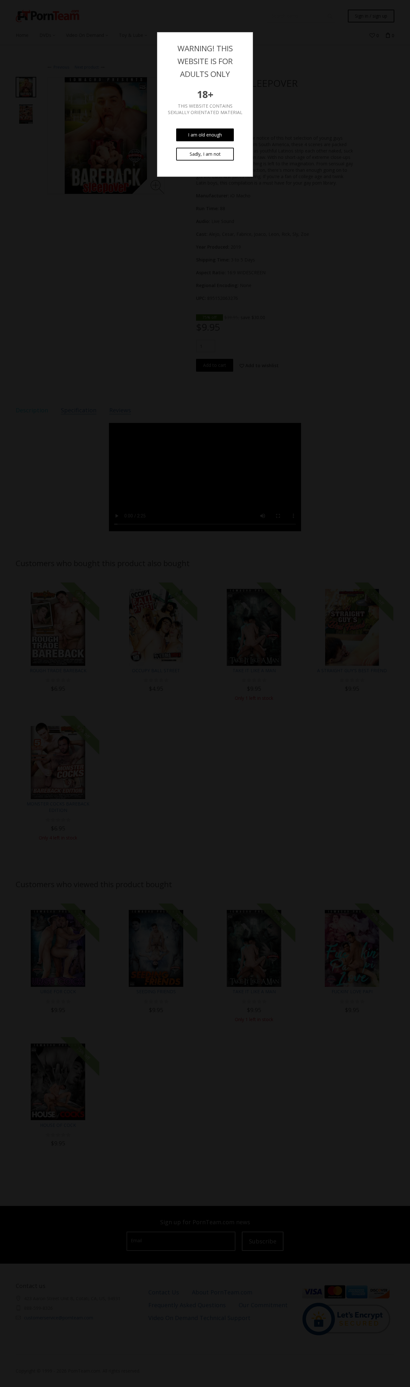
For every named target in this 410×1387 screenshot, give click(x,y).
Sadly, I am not (205, 154)
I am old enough (205, 135)
